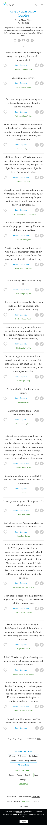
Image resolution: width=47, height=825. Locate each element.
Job (24, 181)
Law (18, 536)
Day (24, 402)
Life (17, 294)
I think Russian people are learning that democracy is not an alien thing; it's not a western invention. (23, 661)
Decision (29, 612)
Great (19, 514)
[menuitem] (9, 801)
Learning (22, 674)
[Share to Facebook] (37, 65)
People (19, 149)
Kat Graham (33, 756)
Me (17, 348)
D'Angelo (12, 756)
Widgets (36, 801)
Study (28, 381)
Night (23, 381)
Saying (27, 536)
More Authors (23, 765)
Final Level (36, 797)
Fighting (29, 319)
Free (28, 149)
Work (19, 381)
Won (21, 268)
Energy (24, 514)
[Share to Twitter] (42, 65)
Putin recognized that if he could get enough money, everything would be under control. (23, 56)
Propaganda (27, 240)
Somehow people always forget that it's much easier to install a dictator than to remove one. (23, 479)
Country (17, 319)
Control (23, 69)
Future (23, 612)
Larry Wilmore (30, 761)
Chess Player (26, 20)
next (39, 739)
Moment (31, 710)
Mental (29, 87)
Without (23, 116)
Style (28, 467)
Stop (17, 240)
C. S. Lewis (22, 756)
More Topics (23, 784)
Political (23, 319)
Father (24, 467)
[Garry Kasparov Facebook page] (23, 40)
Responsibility (22, 214)
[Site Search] (35, 5)
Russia (17, 20)
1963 (27, 23)
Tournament (28, 268)
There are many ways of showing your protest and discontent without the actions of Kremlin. (23, 102)
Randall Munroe (17, 761)
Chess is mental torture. (23, 77)
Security (22, 348)
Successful (22, 424)
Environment (32, 214)
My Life (28, 294)
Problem (14, 214)
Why (23, 649)
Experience (17, 587)
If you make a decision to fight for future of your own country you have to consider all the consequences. (23, 599)
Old (21, 240)
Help (23, 587)
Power (28, 649)
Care (22, 536)
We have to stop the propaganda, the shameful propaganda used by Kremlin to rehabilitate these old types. (23, 226)
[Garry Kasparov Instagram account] (32, 40)
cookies (19, 812)
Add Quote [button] (26, 801)
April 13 (21, 23)
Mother (19, 467)
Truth (24, 149)
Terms (9, 801)
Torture (23, 87)
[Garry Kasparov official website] (14, 40)
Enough (29, 69)
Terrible (28, 348)
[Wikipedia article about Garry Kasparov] (19, 40)
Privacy (17, 801)
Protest (29, 116)
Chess (18, 87)
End (28, 402)
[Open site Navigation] (42, 5)
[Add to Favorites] (5, 65)
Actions (17, 116)
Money (17, 69)
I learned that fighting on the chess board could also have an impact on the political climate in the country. (24, 305)
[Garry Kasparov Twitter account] (27, 40)
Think (17, 268)
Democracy (30, 587)
